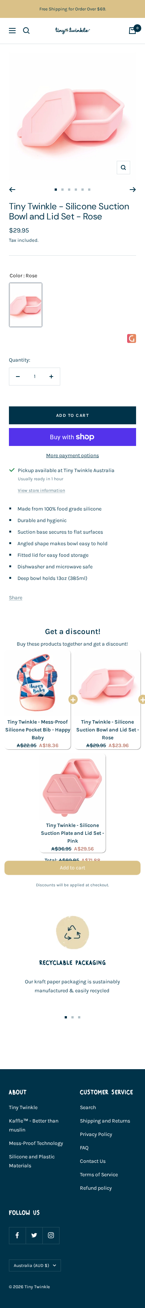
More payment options (72, 455)
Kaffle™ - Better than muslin (33, 1125)
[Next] (133, 189)
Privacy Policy (96, 1134)
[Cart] (132, 30)
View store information (41, 490)
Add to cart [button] (72, 870)
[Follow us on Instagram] (50, 1235)
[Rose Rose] (25, 304)
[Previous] (12, 189)
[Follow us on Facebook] (17, 1235)
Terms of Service (99, 1174)
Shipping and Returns (105, 1121)
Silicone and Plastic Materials (32, 1161)
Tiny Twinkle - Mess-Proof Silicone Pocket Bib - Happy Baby (37, 730)
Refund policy (96, 1188)
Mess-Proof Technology (36, 1143)
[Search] (26, 30)
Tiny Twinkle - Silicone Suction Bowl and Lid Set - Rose (107, 730)
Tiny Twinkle (23, 1107)
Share (15, 597)
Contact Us (93, 1161)
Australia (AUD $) (31, 1265)
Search (88, 1107)
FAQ (84, 1148)
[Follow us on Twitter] (34, 1235)
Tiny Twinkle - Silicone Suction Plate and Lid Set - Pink (72, 833)
